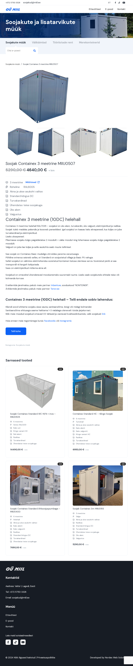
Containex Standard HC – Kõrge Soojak (93, 413)
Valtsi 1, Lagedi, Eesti (25, 586)
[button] (109, 2)
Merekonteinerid (89, 42)
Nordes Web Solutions (116, 657)
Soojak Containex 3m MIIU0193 (88, 508)
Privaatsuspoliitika (46, 657)
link (103, 313)
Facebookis (50, 320)
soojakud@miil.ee (20, 597)
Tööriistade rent (63, 42)
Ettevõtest (11, 615)
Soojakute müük (16, 42)
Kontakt (10, 626)
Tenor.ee (55, 288)
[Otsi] (34, 50)
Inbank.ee (56, 285)
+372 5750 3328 (18, 591)
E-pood (9, 620)
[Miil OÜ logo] (13, 9)
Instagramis (66, 320)
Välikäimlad (39, 42)
